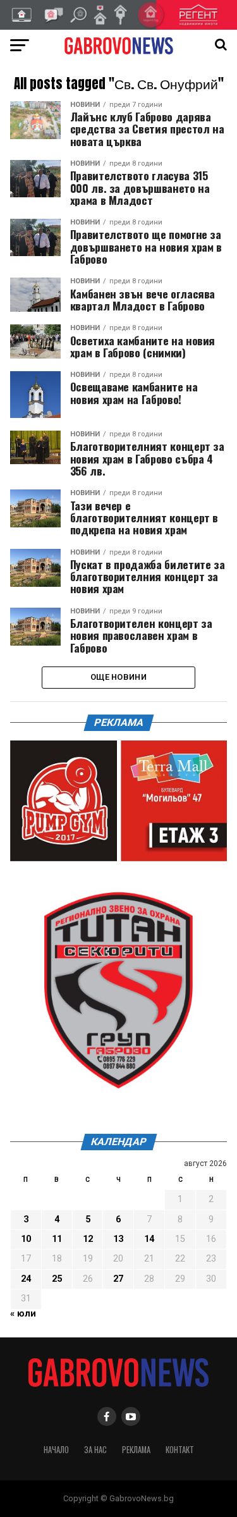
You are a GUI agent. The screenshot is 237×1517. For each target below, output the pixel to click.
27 (118, 1279)
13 (118, 1239)
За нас (95, 1450)
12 (88, 1239)
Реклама (136, 1450)
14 (149, 1239)
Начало (56, 1450)
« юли (23, 1313)
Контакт (180, 1450)
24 (26, 1279)
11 (57, 1239)
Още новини (118, 677)
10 (26, 1239)
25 (57, 1279)
